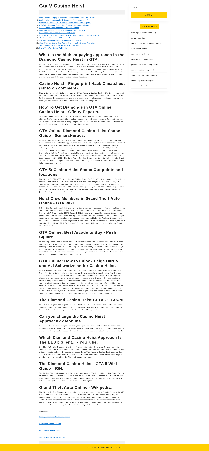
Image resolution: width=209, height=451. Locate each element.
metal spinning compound (142, 70)
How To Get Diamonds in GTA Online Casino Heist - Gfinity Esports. (65, 23)
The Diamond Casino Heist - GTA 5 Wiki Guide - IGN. (59, 45)
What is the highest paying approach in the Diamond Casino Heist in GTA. (67, 17)
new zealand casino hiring (142, 59)
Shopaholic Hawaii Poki (49, 431)
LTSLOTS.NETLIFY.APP (112, 447)
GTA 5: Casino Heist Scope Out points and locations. (59, 28)
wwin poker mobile (139, 49)
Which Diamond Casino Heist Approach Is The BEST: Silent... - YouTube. (67, 43)
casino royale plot (139, 86)
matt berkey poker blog (141, 54)
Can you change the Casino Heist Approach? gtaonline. (60, 40)
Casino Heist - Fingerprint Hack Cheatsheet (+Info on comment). (64, 20)
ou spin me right (138, 38)
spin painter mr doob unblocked (145, 75)
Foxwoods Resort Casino (50, 424)
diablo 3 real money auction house (146, 43)
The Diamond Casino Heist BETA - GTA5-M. (56, 38)
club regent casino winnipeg (143, 33)
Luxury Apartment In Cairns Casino (54, 417)
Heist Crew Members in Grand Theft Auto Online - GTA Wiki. (62, 30)
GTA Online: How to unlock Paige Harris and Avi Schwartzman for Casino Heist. (69, 35)
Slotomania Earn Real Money (52, 437)
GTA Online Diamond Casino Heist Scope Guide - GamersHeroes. (64, 25)
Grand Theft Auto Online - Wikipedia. (53, 48)
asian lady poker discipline (143, 80)
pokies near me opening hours (144, 65)
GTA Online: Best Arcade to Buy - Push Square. (57, 33)
